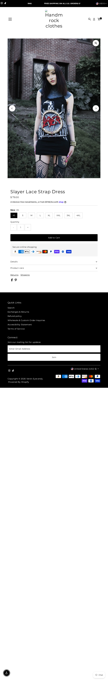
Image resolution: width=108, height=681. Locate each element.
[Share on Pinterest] (16, 280)
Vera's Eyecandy (34, 378)
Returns (14, 275)
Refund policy (15, 316)
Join (54, 357)
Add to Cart (54, 237)
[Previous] (31, 3)
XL (49, 215)
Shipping (25, 275)
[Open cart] (98, 19)
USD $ (102, 3)
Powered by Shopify (18, 382)
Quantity (14, 222)
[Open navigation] (10, 19)
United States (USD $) (85, 369)
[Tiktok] (5, 3)
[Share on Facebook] (12, 280)
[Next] (77, 3)
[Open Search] (89, 19)
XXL (58, 215)
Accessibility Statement (20, 324)
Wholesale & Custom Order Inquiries (26, 320)
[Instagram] (1, 3)
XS (14, 215)
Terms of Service (16, 329)
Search (11, 308)
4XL (78, 215)
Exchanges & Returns (18, 312)
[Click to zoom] (96, 43)
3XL (68, 215)
